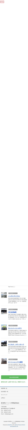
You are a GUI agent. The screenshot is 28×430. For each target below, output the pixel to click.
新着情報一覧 (4, 388)
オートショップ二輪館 (15, 362)
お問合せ (3, 397)
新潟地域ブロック (13, 293)
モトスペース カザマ (15, 328)
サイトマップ (4, 394)
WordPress (10, 424)
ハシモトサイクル (14, 296)
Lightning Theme (17, 424)
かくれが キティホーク (16, 344)
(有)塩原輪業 (12, 312)
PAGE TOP (26, 416)
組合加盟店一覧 (4, 391)
